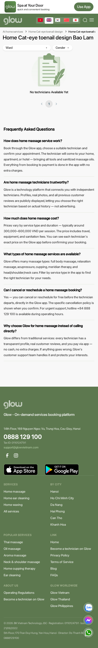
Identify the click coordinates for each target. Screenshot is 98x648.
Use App (83, 7)
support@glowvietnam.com (21, 447)
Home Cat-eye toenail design (45, 31)
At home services (13, 31)
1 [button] (49, 104)
